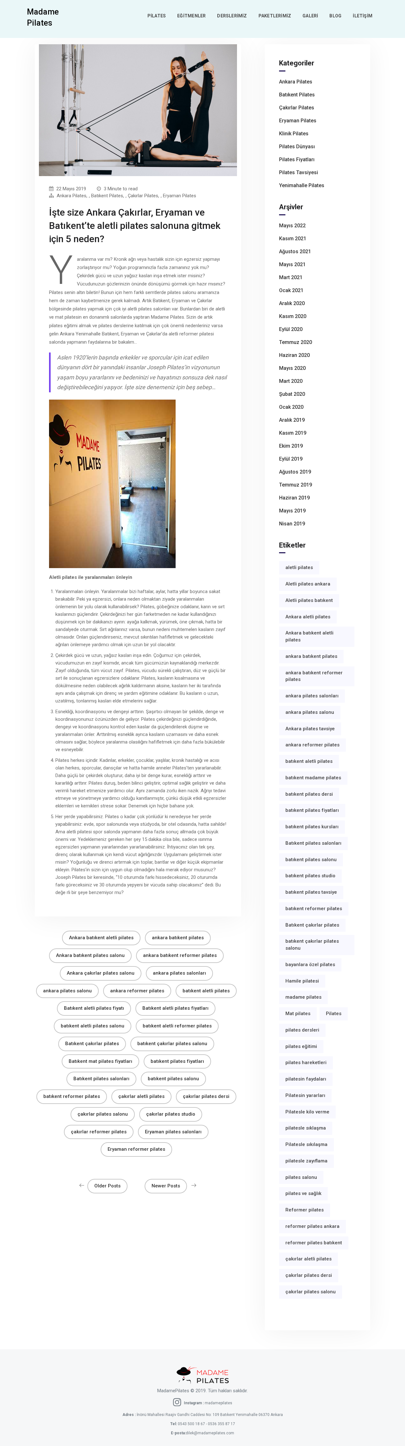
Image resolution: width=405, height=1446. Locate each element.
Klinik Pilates (293, 134)
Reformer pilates (304, 1210)
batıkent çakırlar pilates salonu (172, 1043)
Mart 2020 (290, 381)
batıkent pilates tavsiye (311, 892)
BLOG (335, 15)
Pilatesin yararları (305, 1095)
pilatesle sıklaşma (305, 1128)
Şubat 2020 (292, 394)
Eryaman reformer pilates (136, 1149)
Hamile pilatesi (302, 981)
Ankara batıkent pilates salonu (90, 955)
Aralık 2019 (292, 420)
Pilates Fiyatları (297, 159)
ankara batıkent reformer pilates (180, 955)
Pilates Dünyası (297, 147)
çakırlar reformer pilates (99, 1132)
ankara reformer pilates (137, 991)
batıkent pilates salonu (173, 1078)
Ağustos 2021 (295, 251)
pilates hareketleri (306, 1062)
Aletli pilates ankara (307, 584)
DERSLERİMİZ (232, 15)
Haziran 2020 (294, 355)
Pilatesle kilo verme (307, 1112)
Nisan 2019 (292, 524)
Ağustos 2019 (295, 472)
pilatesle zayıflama (306, 1161)
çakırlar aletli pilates (141, 1096)
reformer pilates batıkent (313, 1243)
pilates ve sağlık (303, 1193)
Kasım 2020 (292, 316)
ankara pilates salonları (179, 973)
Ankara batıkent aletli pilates (101, 938)
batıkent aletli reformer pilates (177, 1026)
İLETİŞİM (362, 15)
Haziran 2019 (294, 498)
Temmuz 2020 (295, 342)
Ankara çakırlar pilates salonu (100, 973)
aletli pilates (299, 567)
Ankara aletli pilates (307, 617)
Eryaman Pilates (179, 196)
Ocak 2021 (291, 290)
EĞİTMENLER (191, 15)
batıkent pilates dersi (309, 794)
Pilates (333, 1013)
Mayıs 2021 (292, 264)
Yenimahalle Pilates (301, 185)
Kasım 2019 (292, 433)
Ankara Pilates (71, 196)
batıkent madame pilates (313, 778)
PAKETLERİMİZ (275, 15)
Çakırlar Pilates (143, 196)
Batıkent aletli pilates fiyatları (175, 1008)
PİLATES (156, 15)
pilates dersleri (302, 1030)
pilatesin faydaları (305, 1079)
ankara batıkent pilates (178, 938)
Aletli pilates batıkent (309, 600)
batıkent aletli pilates (206, 991)
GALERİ (310, 15)
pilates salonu (301, 1177)
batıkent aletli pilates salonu (92, 1026)
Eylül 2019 (290, 459)
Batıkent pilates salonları (101, 1078)
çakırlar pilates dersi (206, 1096)
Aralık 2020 (292, 303)
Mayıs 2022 (292, 226)
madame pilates (303, 997)
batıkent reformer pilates (71, 1096)
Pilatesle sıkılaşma (306, 1144)
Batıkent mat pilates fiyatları (100, 1061)
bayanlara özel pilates (310, 964)
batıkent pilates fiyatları (177, 1061)
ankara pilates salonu (67, 991)
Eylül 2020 (290, 329)
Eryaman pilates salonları (173, 1132)
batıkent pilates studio (310, 876)
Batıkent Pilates (107, 196)
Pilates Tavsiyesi (298, 172)
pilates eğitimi (301, 1046)
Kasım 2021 (292, 239)
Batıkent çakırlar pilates (92, 1043)
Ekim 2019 (291, 446)
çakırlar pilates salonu (103, 1114)
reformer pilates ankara (312, 1226)
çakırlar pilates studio (170, 1114)
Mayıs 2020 (292, 368)
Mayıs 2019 (292, 511)
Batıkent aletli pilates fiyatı (94, 1008)
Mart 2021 (290, 277)
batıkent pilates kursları (312, 827)
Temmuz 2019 (295, 485)
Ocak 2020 (291, 407)
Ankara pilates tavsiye (310, 729)
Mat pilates (297, 1013)
